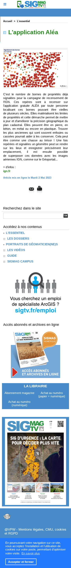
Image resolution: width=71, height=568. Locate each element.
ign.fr (6, 171)
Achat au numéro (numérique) (19, 403)
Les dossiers (18, 238)
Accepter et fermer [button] (21, 561)
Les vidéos (16, 250)
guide (12, 255)
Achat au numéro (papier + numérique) (51, 394)
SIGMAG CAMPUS (20, 261)
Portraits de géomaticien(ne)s (31, 244)
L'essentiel (23, 21)
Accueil (7, 21)
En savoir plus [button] (30, 553)
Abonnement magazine (19, 393)
